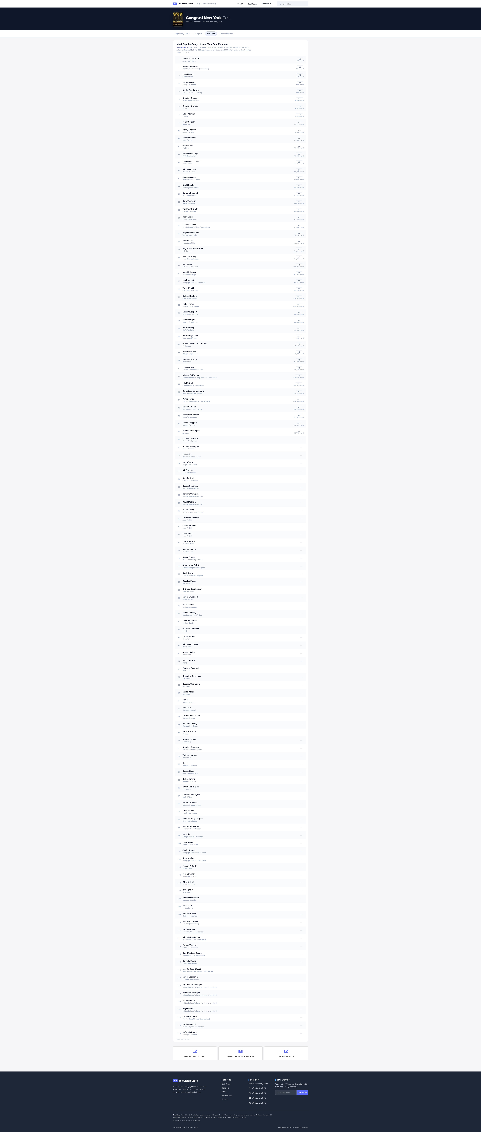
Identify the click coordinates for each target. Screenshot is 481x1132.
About (224, 1092)
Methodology (227, 1095)
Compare (225, 1088)
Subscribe (302, 1092)
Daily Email (226, 1084)
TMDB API (196, 1121)
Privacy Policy (193, 1127)
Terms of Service (179, 1127)
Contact (225, 1099)
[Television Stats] (183, 4)
